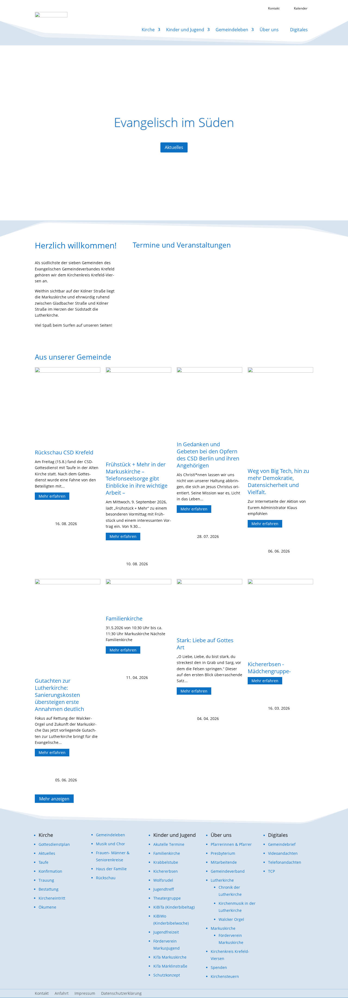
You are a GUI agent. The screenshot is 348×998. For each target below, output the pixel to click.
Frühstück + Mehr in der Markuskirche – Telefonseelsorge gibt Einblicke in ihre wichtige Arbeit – (136, 478)
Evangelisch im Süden (174, 122)
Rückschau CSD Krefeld (64, 452)
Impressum (84, 993)
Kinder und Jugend (185, 30)
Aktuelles (174, 147)
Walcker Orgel (231, 919)
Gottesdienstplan (54, 844)
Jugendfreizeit (166, 932)
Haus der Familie (111, 868)
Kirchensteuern (225, 976)
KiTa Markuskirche (170, 957)
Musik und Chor (110, 843)
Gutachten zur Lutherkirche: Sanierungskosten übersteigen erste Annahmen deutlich (59, 695)
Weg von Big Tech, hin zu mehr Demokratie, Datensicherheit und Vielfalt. (278, 481)
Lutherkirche (222, 880)
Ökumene (47, 907)
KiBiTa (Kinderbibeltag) (174, 907)
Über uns (269, 30)
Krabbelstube (165, 862)
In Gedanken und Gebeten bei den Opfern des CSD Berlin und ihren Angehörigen (208, 455)
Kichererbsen (165, 871)
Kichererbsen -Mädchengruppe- (269, 667)
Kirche (148, 30)
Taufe (43, 862)
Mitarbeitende (224, 862)
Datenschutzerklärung (121, 993)
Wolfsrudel (163, 880)
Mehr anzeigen (54, 798)
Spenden (219, 967)
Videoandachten (283, 853)
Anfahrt (62, 993)
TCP (271, 871)
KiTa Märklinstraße (170, 966)
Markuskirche (223, 928)
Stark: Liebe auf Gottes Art (205, 644)
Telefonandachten (284, 862)
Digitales (299, 30)
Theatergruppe (167, 898)
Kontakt (42, 993)
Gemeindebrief (282, 844)
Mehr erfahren (52, 496)
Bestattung (48, 889)
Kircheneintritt (52, 898)
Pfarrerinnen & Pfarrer (231, 844)
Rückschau (106, 877)
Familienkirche (124, 618)
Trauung (46, 880)
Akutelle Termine (168, 844)
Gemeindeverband (228, 871)
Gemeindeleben (232, 30)
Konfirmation (50, 871)
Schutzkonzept (166, 975)
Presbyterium (223, 853)
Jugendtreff (163, 889)
